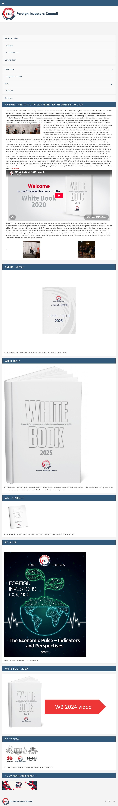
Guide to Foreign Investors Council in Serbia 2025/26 (21, 660)
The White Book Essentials (25, 534)
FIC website (15, 168)
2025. (73, 534)
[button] (6, 249)
